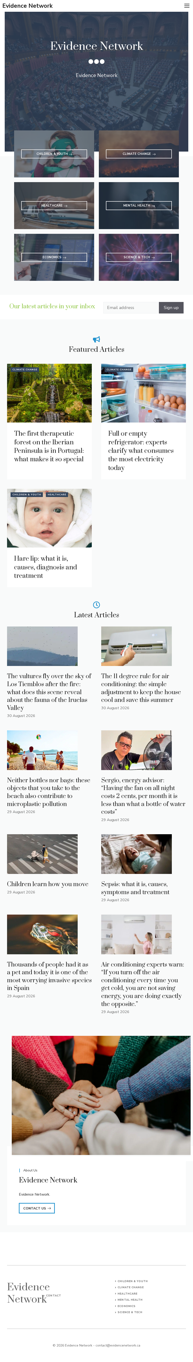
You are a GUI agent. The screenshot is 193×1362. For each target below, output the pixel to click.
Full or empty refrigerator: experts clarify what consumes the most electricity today (141, 451)
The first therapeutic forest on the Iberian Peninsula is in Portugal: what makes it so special (49, 446)
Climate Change (24, 369)
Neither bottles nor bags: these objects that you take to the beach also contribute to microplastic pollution (48, 792)
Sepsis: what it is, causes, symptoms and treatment (135, 888)
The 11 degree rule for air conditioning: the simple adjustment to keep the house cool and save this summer (141, 688)
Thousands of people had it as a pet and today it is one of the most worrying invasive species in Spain (49, 976)
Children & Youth (26, 494)
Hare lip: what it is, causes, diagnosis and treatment (45, 567)
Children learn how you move (47, 884)
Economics (127, 1306)
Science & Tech (130, 1312)
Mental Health (130, 1300)
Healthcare (57, 494)
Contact (53, 1295)
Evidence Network (27, 6)
